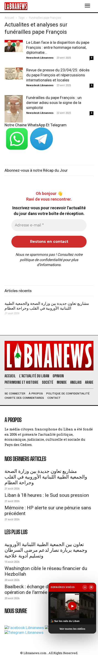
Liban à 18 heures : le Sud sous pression (47, 495)
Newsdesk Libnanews (40, 57)
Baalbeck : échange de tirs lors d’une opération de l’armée (43, 589)
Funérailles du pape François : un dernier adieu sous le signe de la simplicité (54, 102)
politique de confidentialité (41, 260)
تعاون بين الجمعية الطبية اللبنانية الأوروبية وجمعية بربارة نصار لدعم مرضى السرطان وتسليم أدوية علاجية (46, 550)
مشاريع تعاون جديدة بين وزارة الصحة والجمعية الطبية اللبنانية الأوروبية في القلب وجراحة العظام (47, 306)
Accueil (9, 17)
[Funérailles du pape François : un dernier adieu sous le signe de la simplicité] (14, 108)
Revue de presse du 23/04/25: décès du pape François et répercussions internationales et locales (58, 75)
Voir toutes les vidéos (72, 628)
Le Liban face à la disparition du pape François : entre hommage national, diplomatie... (57, 47)
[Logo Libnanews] (16, 6)
